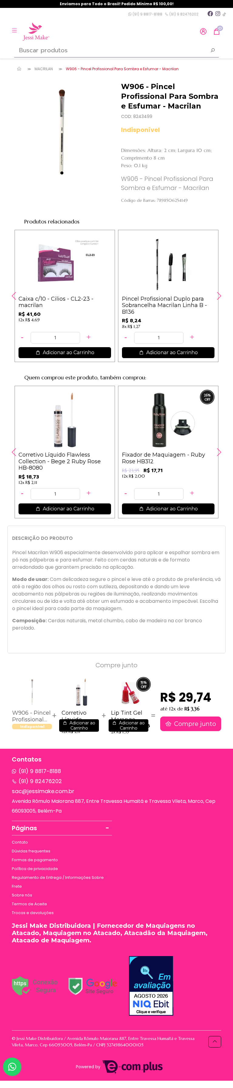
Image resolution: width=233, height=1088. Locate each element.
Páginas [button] (24, 828)
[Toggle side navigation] (15, 31)
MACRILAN (44, 68)
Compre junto (194, 723)
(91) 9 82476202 (183, 14)
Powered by (89, 1067)
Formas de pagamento (35, 860)
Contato (20, 842)
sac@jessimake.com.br (43, 791)
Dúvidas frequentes (31, 851)
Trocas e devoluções (33, 913)
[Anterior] (14, 295)
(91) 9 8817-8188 (147, 14)
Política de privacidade (35, 869)
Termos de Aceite (29, 904)
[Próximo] (218, 295)
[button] (203, 31)
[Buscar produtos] (213, 51)
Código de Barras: (138, 200)
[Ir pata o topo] (214, 1042)
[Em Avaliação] (151, 986)
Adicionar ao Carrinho (68, 352)
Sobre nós (22, 895)
